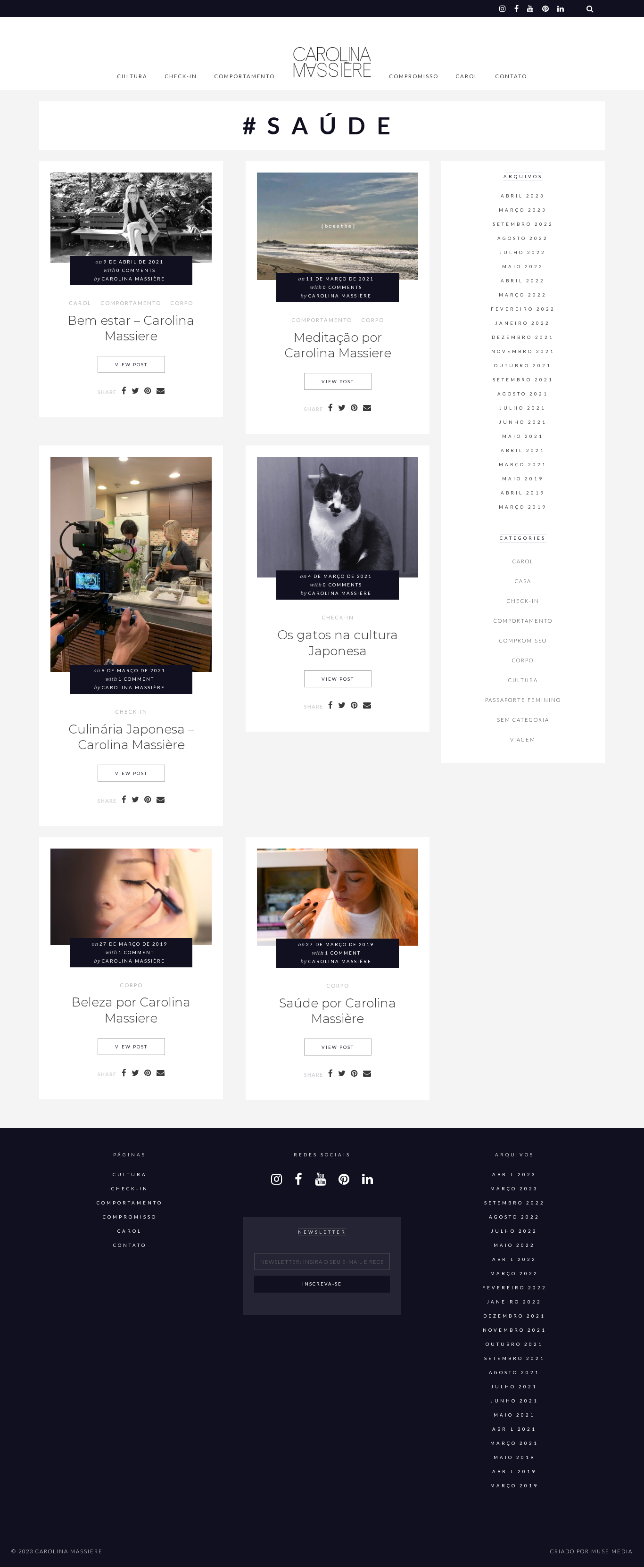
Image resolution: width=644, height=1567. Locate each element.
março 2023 (523, 210)
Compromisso (413, 76)
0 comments (136, 270)
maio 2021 (523, 436)
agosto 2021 (522, 393)
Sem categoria (523, 720)
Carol (466, 76)
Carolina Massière (133, 278)
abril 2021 (523, 450)
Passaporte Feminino (523, 700)
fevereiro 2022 (523, 309)
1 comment (136, 679)
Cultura (132, 76)
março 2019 (523, 507)
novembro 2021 (523, 351)
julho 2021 (523, 408)
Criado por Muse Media (591, 1551)
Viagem (523, 739)
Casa (523, 581)
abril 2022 (523, 280)
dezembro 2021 (523, 337)
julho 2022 (523, 252)
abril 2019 (523, 492)
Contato (511, 76)
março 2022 (523, 294)
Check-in (181, 76)
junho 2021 (523, 422)
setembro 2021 (523, 379)
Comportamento (244, 76)
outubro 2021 (523, 365)
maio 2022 (523, 266)
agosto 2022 (522, 238)
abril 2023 (523, 195)
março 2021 (523, 464)
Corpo (181, 303)
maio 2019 (523, 478)
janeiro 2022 (522, 323)
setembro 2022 (523, 224)
